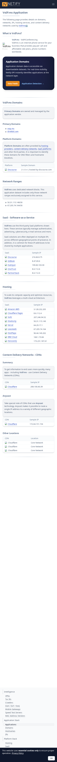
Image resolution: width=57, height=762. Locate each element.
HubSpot (12, 265)
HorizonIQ (12, 341)
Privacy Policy (18, 753)
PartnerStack (13, 273)
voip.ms (10, 128)
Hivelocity (12, 321)
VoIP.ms (22, 25)
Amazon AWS (13, 309)
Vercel (10, 325)
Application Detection (33, 83)
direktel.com (12, 131)
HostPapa (12, 333)
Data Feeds (13, 83)
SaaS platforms (44, 149)
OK (51, 758)
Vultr (10, 317)
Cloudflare (12, 386)
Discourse (12, 169)
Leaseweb (12, 329)
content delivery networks (25, 149)
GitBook (11, 261)
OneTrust (12, 269)
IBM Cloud (12, 337)
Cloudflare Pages (15, 313)
